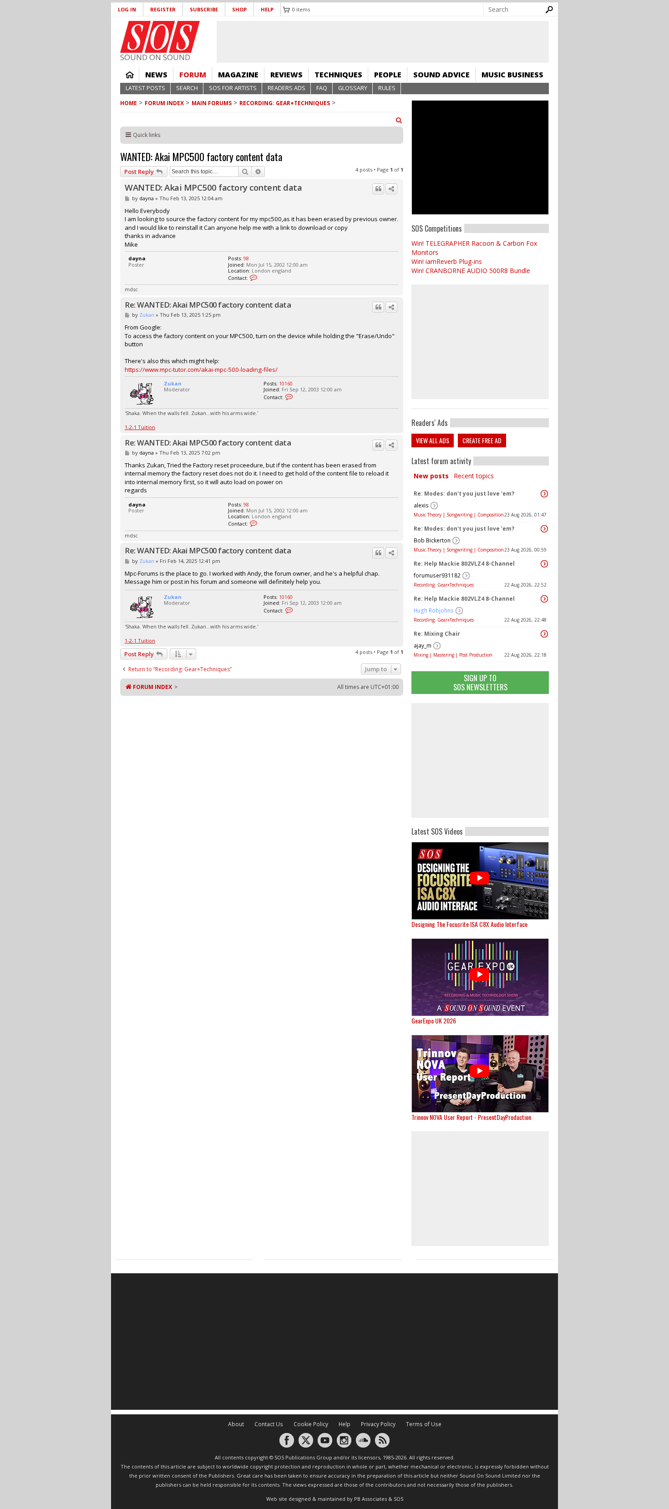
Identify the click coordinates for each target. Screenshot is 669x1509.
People (387, 75)
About (236, 1424)
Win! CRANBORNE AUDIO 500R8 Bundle (470, 270)
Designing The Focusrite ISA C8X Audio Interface (469, 924)
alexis (421, 505)
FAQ (321, 88)
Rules (386, 88)
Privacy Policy (378, 1424)
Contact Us (268, 1424)
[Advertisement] (480, 760)
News (156, 75)
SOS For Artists (233, 88)
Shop (239, 9)
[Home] (160, 37)
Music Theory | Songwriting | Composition (459, 514)
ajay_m (422, 645)
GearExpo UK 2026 (433, 1020)
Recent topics (474, 475)
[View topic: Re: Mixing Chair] (544, 634)
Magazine (238, 75)
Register (163, 9)
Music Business (512, 75)
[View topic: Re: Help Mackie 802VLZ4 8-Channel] (544, 564)
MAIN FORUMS (212, 103)
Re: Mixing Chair (437, 634)
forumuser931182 (437, 575)
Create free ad (482, 440)
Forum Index (164, 103)
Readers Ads (286, 88)
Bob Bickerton (432, 540)
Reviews (286, 75)
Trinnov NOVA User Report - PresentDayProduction (471, 1117)
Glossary (352, 88)
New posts (431, 475)
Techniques (338, 75)
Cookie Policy (311, 1424)
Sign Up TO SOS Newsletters (480, 682)
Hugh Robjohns (434, 610)
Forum (192, 75)
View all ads (432, 440)
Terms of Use (423, 1424)
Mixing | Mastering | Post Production (453, 655)
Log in (127, 9)
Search (187, 88)
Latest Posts (145, 88)
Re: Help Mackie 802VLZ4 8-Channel (464, 563)
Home (130, 74)
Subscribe (204, 9)
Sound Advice (441, 75)
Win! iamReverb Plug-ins (446, 261)
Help (267, 9)
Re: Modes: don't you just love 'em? (464, 493)
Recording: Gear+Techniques (284, 103)
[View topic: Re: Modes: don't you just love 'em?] (544, 494)
